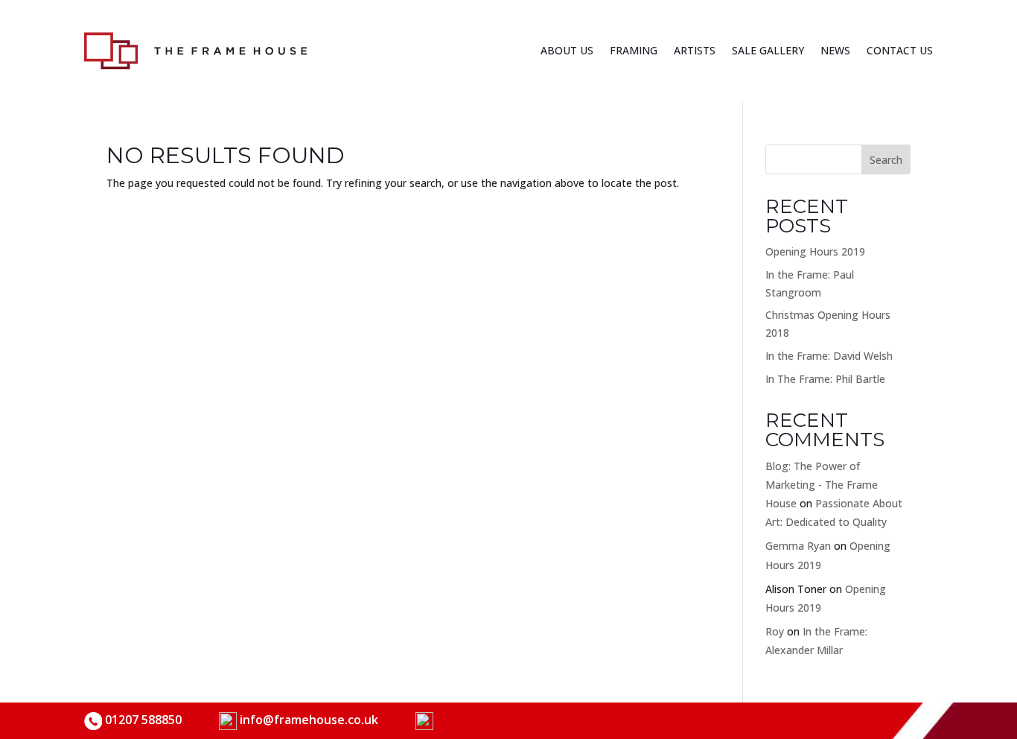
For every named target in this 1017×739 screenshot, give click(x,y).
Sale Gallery (768, 50)
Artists (694, 50)
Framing (633, 50)
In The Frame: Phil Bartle (825, 379)
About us (567, 50)
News (835, 50)
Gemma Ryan (798, 546)
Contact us (900, 50)
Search (886, 160)
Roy (774, 631)
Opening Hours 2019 (815, 251)
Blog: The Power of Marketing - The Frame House (821, 484)
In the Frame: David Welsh (829, 356)
